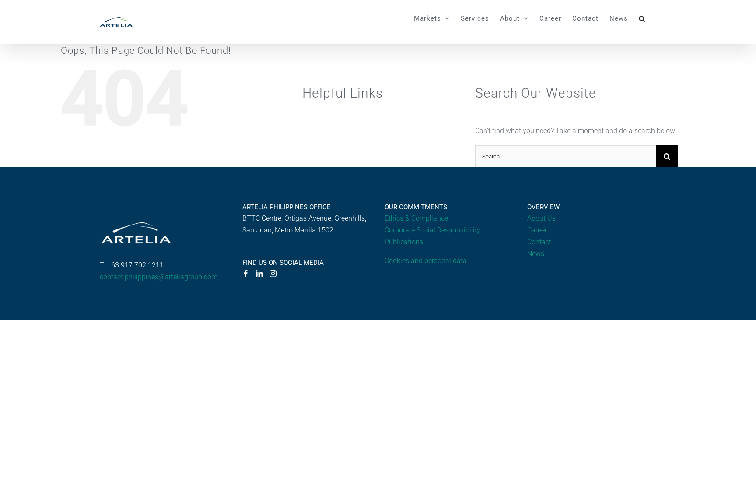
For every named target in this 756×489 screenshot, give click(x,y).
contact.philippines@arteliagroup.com (158, 277)
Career (537, 230)
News (535, 254)
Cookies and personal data (426, 261)
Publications (404, 242)
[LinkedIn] (259, 273)
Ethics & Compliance (416, 218)
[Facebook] (245, 273)
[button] (642, 18)
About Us (541, 218)
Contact (539, 242)
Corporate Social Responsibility (432, 230)
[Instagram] (273, 273)
